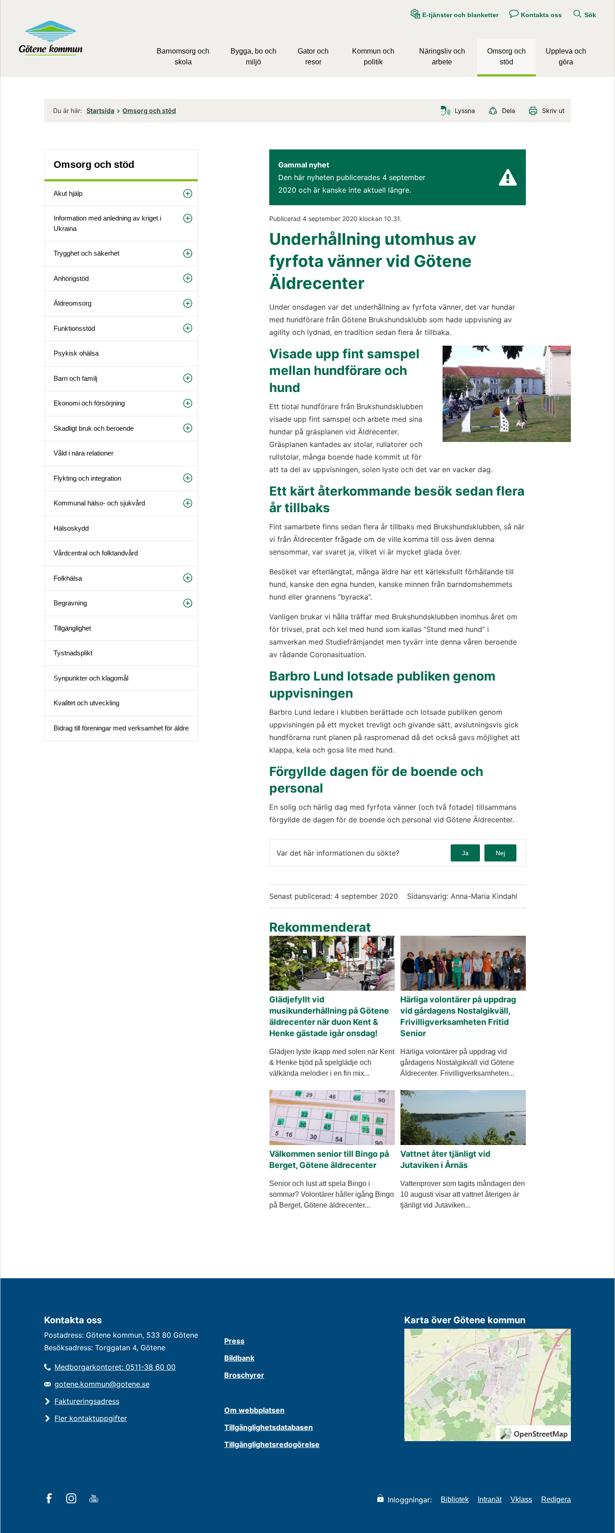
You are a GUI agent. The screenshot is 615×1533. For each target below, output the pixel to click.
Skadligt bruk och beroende (94, 428)
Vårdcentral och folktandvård (96, 553)
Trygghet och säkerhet (86, 253)
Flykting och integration (87, 478)
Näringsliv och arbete (442, 56)
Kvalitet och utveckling (86, 703)
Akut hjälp (68, 193)
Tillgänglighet (72, 628)
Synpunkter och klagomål (91, 678)
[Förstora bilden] (507, 439)
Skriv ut (553, 110)
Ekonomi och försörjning (89, 403)
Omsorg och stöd (506, 56)
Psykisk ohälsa (76, 353)
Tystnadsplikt (73, 653)
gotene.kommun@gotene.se (101, 1384)
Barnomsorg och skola (183, 56)
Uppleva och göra (566, 56)
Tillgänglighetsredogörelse (272, 1444)
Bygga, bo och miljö (253, 56)
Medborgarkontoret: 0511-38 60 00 (115, 1366)
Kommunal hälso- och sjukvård (99, 503)
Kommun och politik (373, 56)
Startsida (100, 110)
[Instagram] (72, 1499)
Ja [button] (465, 853)
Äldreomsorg (72, 303)
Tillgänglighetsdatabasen (268, 1427)
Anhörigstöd (71, 278)
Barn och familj (75, 378)
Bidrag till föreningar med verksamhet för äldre (121, 728)
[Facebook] (50, 1499)
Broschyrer (244, 1375)
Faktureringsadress (86, 1401)
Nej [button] (500, 853)
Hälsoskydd (71, 528)
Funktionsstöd (74, 328)
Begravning (70, 603)
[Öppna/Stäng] (188, 193)
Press (234, 1340)
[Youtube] (95, 1499)
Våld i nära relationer (83, 453)
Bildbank (239, 1357)
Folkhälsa (68, 578)
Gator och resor (313, 56)
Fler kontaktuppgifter (90, 1418)
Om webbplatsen (254, 1410)
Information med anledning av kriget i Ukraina (107, 223)
